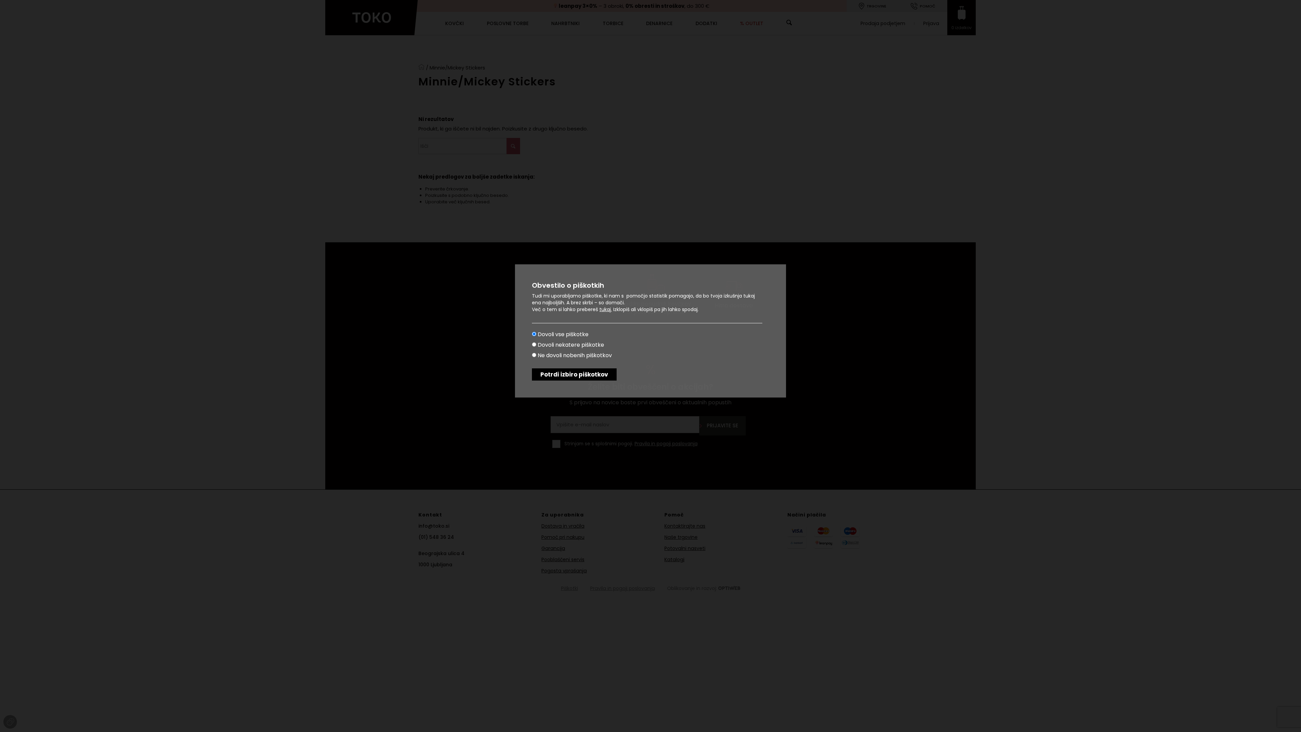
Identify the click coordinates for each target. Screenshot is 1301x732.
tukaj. (605, 309)
